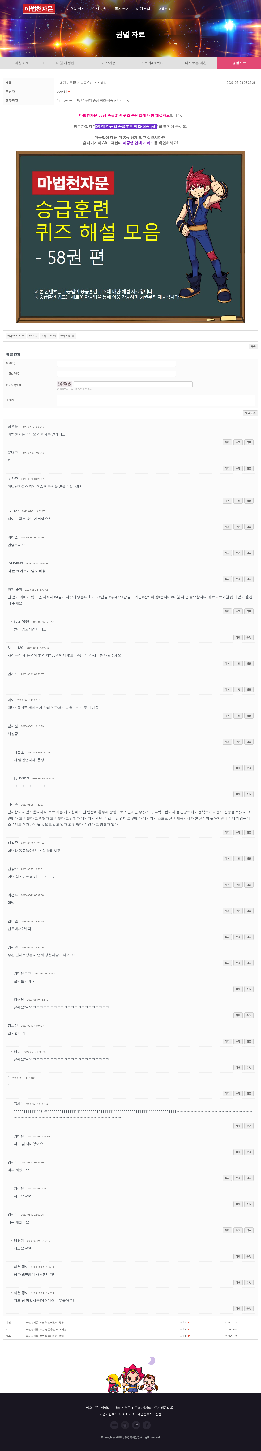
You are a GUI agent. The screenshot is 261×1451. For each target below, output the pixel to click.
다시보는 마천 (196, 63)
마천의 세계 (75, 9)
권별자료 (239, 63)
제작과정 (109, 63)
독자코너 (122, 9)
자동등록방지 (13, 385)
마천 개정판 (65, 63)
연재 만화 (99, 9)
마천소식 (143, 9)
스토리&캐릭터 (152, 63)
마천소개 (22, 63)
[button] (62, 91)
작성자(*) (11, 363)
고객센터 (165, 9)
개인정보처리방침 (149, 1414)
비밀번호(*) (12, 373)
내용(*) (10, 399)
